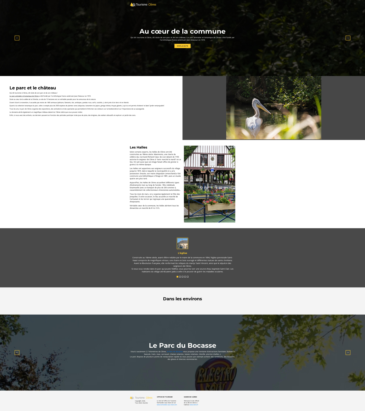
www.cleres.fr (194, 402)
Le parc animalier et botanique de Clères (24, 96)
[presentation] (17, 38)
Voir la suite (182, 46)
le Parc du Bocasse (175, 349)
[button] (177, 274)
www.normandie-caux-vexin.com (167, 402)
